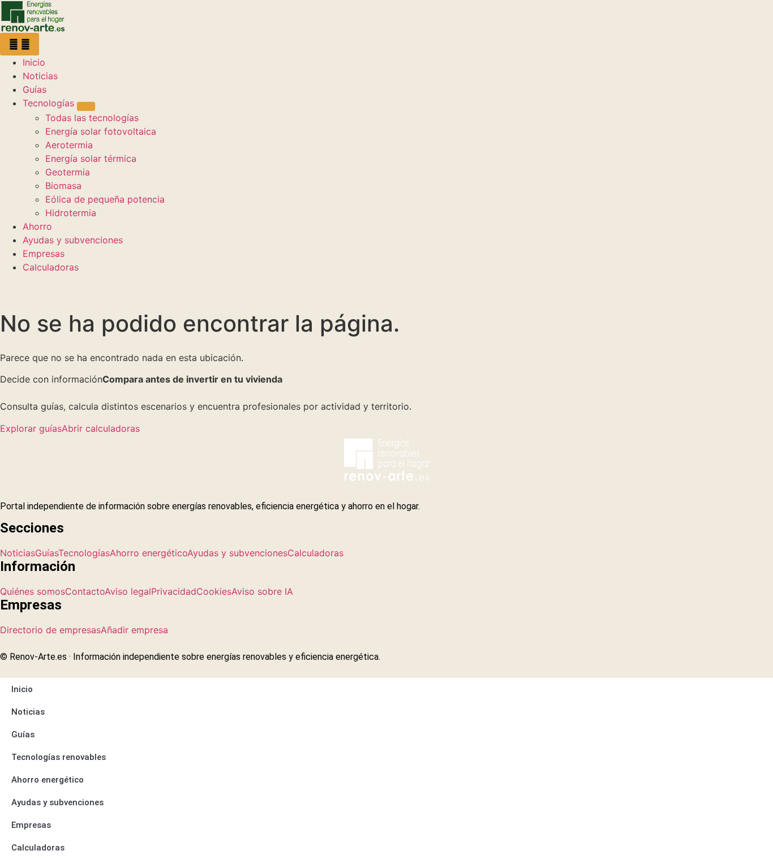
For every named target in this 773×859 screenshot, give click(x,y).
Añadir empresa (134, 629)
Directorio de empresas (50, 629)
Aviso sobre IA (262, 591)
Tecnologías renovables (58, 757)
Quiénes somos (32, 591)
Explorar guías (31, 428)
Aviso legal (128, 591)
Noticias (17, 553)
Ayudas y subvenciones (237, 553)
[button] (14, 288)
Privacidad (173, 591)
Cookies (213, 591)
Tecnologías (84, 553)
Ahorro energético (148, 553)
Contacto (85, 591)
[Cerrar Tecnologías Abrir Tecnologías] (86, 106)
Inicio (22, 689)
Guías (46, 553)
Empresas (31, 825)
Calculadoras (315, 553)
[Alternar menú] (19, 44)
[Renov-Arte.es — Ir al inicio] (386, 16)
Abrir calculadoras (101, 428)
